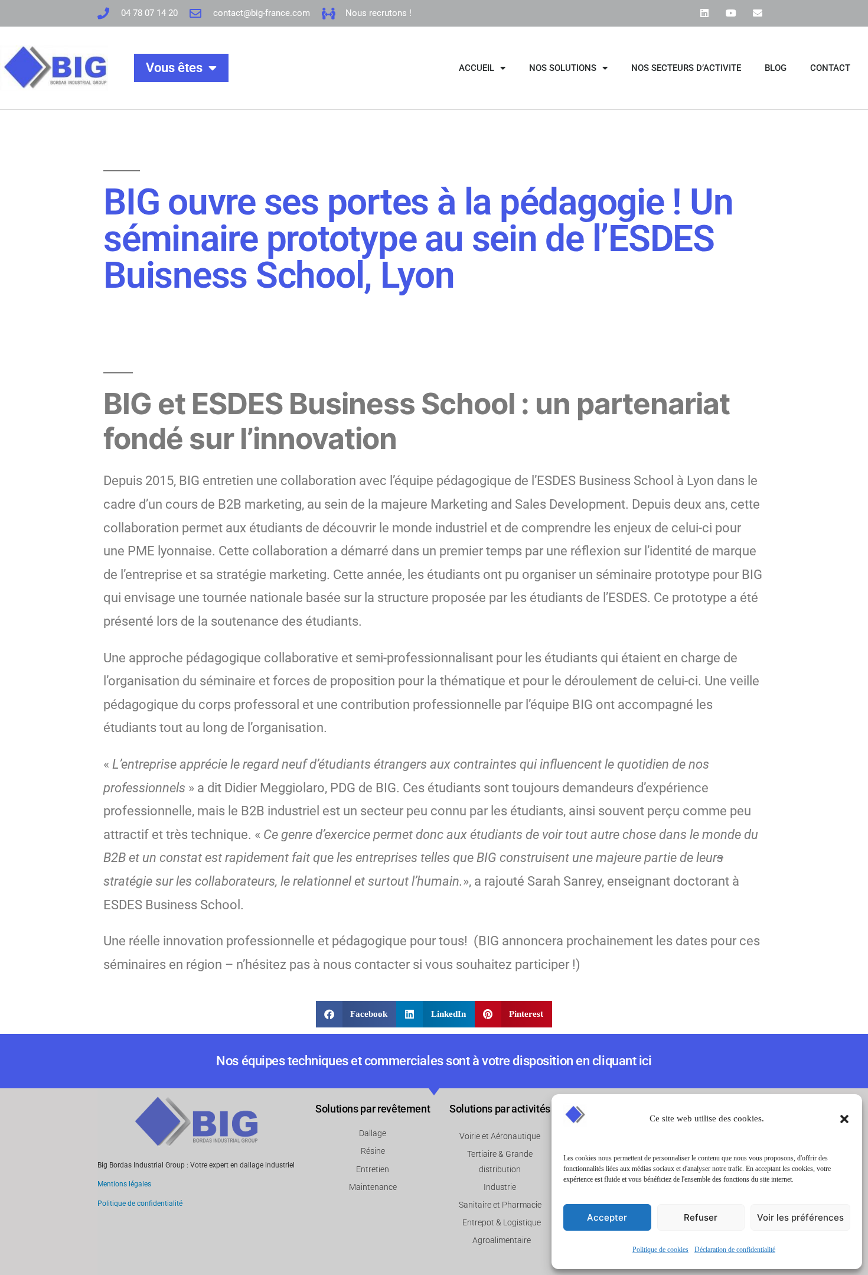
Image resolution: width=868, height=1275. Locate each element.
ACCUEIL (476, 68)
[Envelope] (757, 13)
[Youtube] (730, 13)
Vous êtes (174, 67)
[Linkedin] (704, 13)
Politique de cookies (660, 1249)
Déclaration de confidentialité (734, 1249)
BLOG (776, 68)
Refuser (700, 1217)
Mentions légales (124, 1184)
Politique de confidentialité (139, 1203)
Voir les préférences (800, 1217)
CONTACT (830, 68)
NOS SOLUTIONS (562, 68)
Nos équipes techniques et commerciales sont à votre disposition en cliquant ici (433, 1060)
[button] (844, 1119)
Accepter (607, 1217)
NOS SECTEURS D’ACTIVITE (686, 68)
